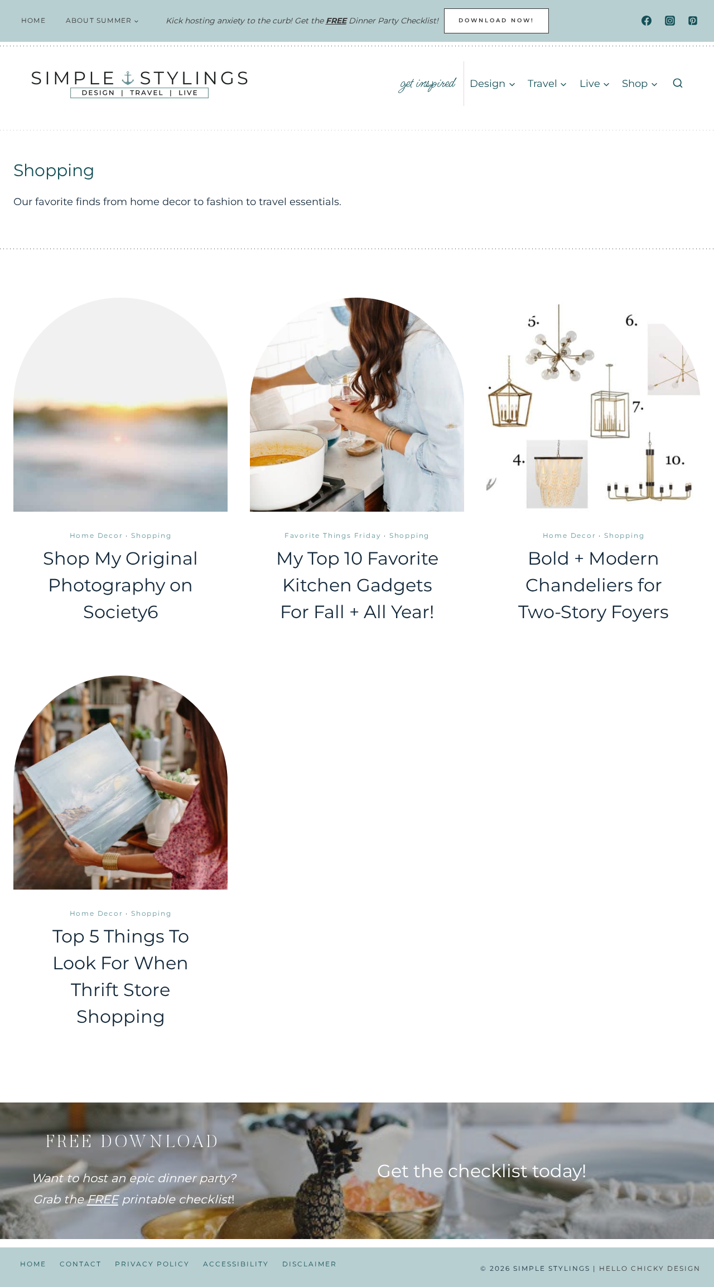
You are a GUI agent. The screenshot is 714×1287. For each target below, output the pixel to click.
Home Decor (96, 535)
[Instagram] (670, 21)
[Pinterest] (693, 21)
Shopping (151, 535)
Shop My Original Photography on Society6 (120, 585)
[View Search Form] (677, 83)
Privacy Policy (152, 1264)
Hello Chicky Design (650, 1268)
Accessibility (236, 1264)
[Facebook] (646, 21)
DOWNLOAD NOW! (496, 20)
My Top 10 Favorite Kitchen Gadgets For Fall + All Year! (357, 585)
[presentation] (120, 405)
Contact (81, 1264)
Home (33, 20)
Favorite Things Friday (333, 535)
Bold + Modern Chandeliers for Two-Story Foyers (593, 585)
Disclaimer (309, 1264)
